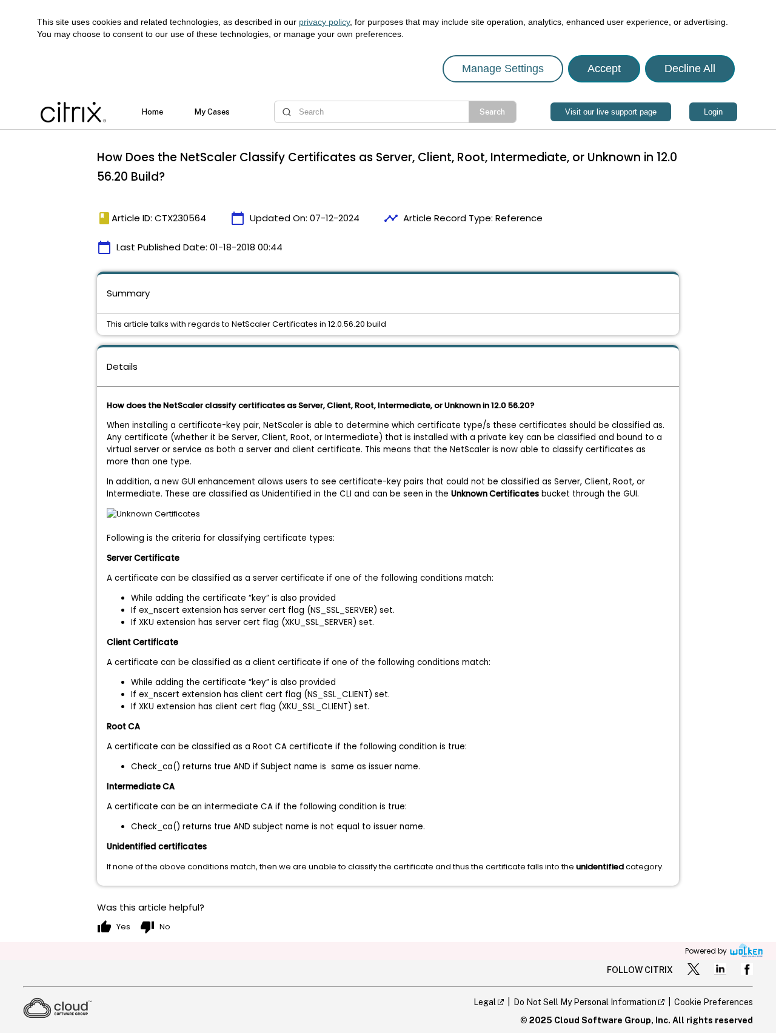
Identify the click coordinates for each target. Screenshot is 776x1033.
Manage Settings (503, 68)
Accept (604, 68)
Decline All (689, 68)
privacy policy (324, 22)
